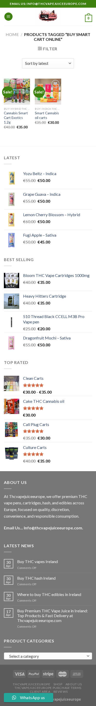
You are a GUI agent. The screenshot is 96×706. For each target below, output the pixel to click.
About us (74, 684)
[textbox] (47, 656)
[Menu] (8, 17)
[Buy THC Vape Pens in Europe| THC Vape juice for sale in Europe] (48, 17)
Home (12, 34)
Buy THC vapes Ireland (37, 561)
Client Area (40, 691)
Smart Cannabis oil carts (47, 115)
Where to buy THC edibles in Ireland (49, 594)
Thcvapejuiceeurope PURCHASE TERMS (48, 688)
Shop (58, 684)
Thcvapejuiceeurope (31, 684)
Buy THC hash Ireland (36, 578)
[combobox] (48, 656)
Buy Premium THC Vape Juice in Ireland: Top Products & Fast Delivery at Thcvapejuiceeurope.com (52, 615)
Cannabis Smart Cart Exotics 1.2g (16, 117)
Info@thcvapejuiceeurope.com (53, 527)
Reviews (61, 691)
